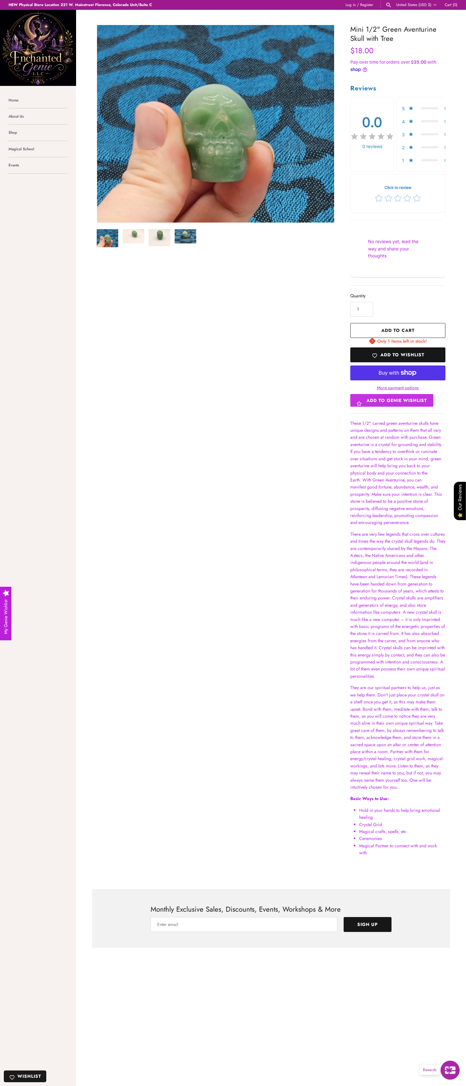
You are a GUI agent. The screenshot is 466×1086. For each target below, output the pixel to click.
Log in (351, 4)
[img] (372, 136)
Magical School (21, 149)
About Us (16, 116)
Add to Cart (398, 330)
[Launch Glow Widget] (450, 1070)
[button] (321, 124)
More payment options (398, 388)
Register (366, 4)
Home (13, 100)
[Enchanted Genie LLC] (38, 48)
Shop (13, 132)
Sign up (367, 924)
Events (14, 165)
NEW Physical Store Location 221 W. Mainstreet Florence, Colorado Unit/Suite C (80, 4)
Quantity (358, 296)
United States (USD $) (413, 5)
